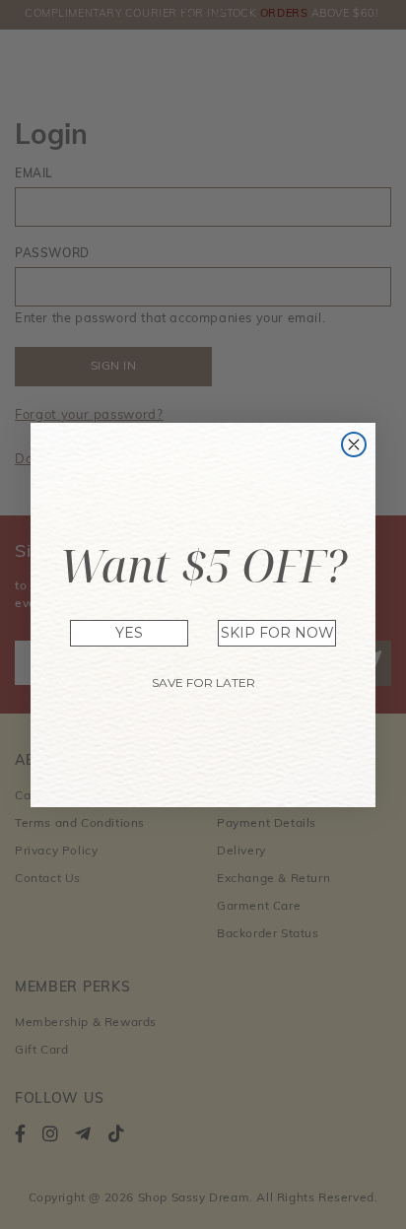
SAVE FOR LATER (203, 682)
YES (129, 633)
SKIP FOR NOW (277, 633)
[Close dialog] (354, 444)
